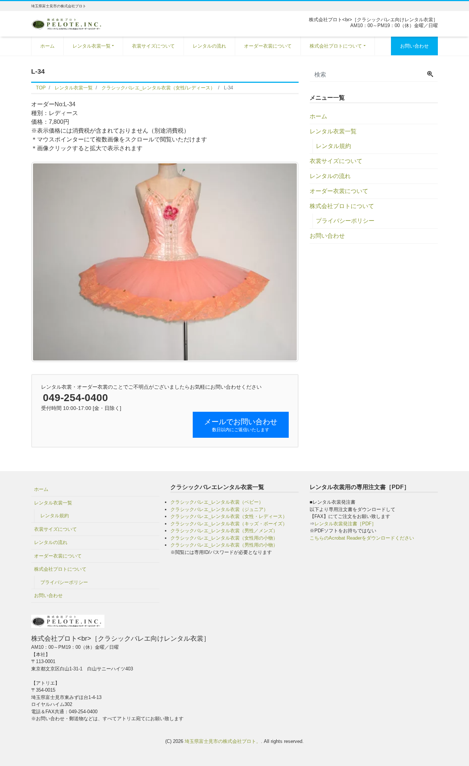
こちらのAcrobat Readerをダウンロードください (362, 538)
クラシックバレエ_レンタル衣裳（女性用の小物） (224, 538)
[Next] (283, 262)
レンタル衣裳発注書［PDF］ (345, 523)
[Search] (430, 74)
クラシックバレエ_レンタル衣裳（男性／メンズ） (224, 530)
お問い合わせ (414, 46)
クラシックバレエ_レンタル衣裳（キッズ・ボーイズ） (228, 523)
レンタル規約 (333, 146)
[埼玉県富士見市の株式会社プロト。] (67, 23)
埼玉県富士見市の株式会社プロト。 (223, 741)
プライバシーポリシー (345, 221)
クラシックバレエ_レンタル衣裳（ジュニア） (219, 509)
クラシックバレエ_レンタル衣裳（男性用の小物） (224, 545)
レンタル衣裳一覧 (92, 46)
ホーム (47, 46)
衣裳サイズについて (153, 46)
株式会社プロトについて (336, 46)
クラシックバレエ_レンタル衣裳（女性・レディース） (228, 516)
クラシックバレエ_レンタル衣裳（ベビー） (216, 502)
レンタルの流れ (209, 46)
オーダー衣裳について (268, 46)
